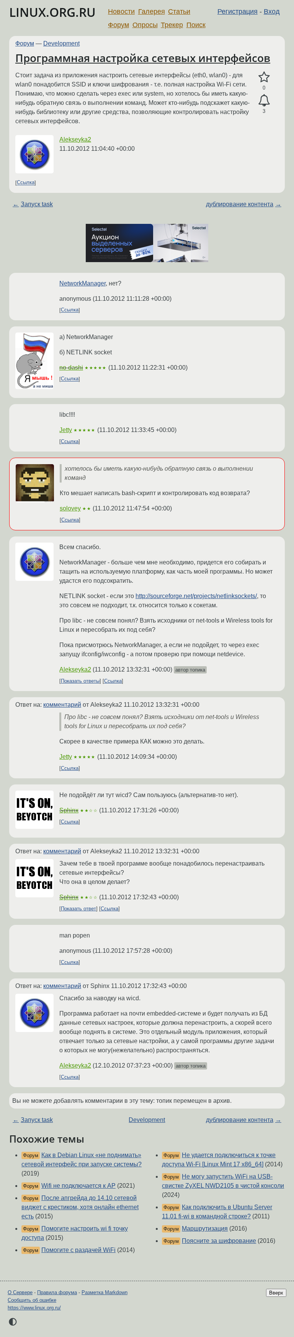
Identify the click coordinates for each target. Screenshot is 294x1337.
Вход (272, 11)
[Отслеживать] (264, 101)
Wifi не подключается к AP (78, 1185)
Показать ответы (80, 681)
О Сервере (20, 1292)
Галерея (151, 11)
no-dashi (71, 367)
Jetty (65, 430)
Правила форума (57, 1292)
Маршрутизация (205, 1228)
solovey (70, 508)
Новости (121, 11)
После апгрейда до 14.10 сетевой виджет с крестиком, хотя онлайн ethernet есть (80, 1207)
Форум (118, 25)
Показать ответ (78, 908)
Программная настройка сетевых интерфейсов (142, 58)
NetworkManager (82, 283)
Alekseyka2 (75, 139)
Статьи (179, 11)
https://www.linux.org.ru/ (34, 1308)
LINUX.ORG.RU (52, 12)
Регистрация (237, 11)
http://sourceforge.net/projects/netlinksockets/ (196, 596)
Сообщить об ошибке (32, 1300)
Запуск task (37, 204)
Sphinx (68, 810)
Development (61, 43)
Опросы (145, 25)
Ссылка (25, 183)
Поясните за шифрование (219, 1241)
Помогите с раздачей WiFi (78, 1250)
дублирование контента (239, 204)
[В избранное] (264, 77)
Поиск (196, 25)
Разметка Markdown (104, 1292)
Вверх (276, 1293)
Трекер (172, 25)
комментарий (62, 704)
